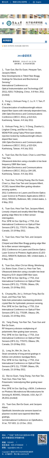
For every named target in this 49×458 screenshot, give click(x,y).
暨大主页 (5, 2)
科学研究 (11, 46)
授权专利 (25, 46)
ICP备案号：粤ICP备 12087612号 (17, 454)
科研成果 (18, 46)
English (38, 2)
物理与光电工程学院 (20, 2)
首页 (5, 46)
